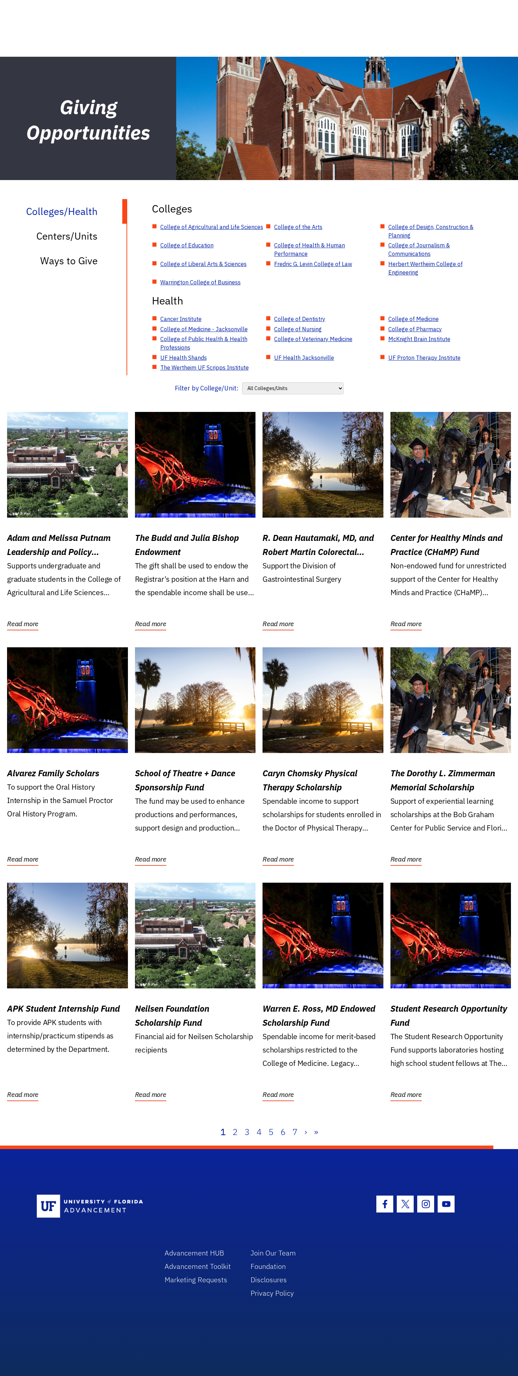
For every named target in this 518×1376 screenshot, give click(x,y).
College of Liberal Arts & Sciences (203, 263)
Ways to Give (69, 260)
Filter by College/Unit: (207, 388)
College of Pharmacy (415, 329)
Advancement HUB (194, 1253)
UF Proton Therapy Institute (424, 357)
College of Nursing (298, 329)
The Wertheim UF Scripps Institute (204, 367)
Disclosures (269, 1279)
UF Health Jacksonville (304, 357)
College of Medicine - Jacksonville (204, 329)
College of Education (187, 245)
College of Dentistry (299, 318)
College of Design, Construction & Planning (431, 231)
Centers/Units (67, 235)
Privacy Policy (272, 1293)
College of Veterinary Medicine (313, 339)
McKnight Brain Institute (419, 339)
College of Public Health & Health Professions (203, 343)
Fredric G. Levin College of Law (313, 263)
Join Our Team (273, 1253)
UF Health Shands (183, 357)
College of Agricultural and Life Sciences (211, 226)
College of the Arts (298, 226)
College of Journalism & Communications (419, 249)
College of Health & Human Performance (309, 249)
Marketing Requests (196, 1279)
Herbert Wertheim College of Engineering (425, 268)
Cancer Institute (181, 318)
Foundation (268, 1266)
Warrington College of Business (200, 282)
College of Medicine (413, 318)
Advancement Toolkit (198, 1266)
